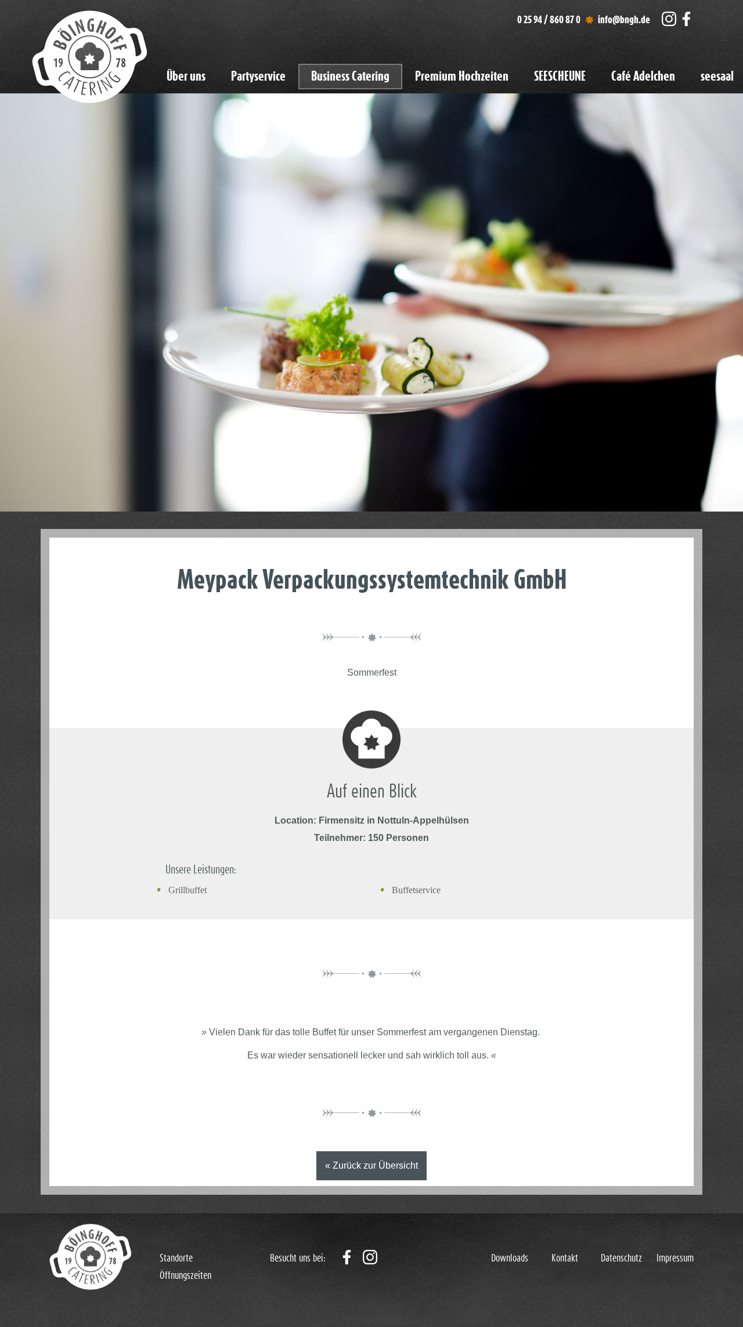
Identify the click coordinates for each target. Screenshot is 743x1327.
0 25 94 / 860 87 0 (548, 20)
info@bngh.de (624, 20)
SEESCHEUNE (560, 76)
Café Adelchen (643, 76)
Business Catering (350, 76)
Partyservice (258, 76)
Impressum (675, 1258)
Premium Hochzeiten (461, 76)
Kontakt (564, 1258)
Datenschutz (621, 1258)
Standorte (176, 1258)
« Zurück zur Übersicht (371, 1165)
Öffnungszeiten (185, 1276)
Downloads (509, 1258)
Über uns (186, 76)
